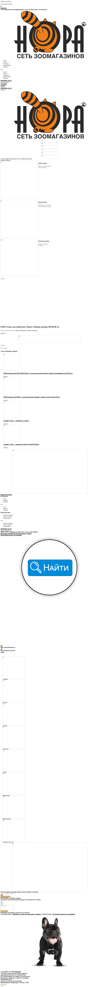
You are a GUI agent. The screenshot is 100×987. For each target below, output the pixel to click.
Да (1, 649)
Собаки (5, 679)
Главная (2, 158)
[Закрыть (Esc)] (1, 984)
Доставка (4, 84)
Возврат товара (7, 518)
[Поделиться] (2, 984)
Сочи (2, 652)
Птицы (5, 725)
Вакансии (6, 501)
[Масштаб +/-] (5, 984)
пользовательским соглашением (64, 914)
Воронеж (4, 8)
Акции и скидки (42, 163)
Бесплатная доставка (43, 241)
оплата (3, 85)
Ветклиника (6, 63)
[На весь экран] (4, 984)
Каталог (5, 60)
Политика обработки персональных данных (16, 533)
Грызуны (6, 749)
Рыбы (5, 772)
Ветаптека (6, 795)
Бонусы (5, 62)
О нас (5, 498)
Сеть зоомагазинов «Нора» (6, 3)
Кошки (5, 702)
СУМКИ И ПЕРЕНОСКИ (26, 158)
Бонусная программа (8, 515)
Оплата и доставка (8, 516)
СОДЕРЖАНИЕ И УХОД (14, 158)
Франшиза (6, 66)
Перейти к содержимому (6, 1)
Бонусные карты (42, 202)
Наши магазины (7, 65)
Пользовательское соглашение (11, 535)
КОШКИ (6, 158)
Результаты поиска (5, 896)
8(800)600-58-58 (6, 80)
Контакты (6, 500)
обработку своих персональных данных (27, 914)
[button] (50, 69)
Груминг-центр (8, 842)
